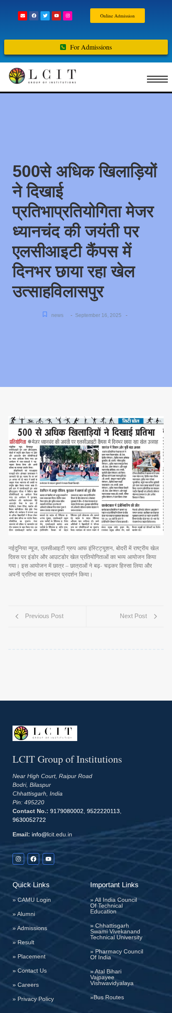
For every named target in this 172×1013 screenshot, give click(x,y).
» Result (23, 942)
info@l (39, 834)
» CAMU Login (32, 899)
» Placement (29, 956)
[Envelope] (22, 15)
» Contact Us (30, 970)
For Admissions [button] (91, 46)
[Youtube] (56, 15)
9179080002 (66, 811)
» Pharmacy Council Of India (116, 954)
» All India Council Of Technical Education (113, 905)
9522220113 (103, 811)
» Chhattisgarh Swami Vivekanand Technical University (116, 931)
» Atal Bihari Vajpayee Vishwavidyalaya (112, 977)
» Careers (26, 984)
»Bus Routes (107, 997)
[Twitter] (45, 15)
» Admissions (30, 928)
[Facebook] (33, 15)
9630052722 (29, 819)
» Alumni (24, 914)
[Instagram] (67, 15)
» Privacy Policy (33, 999)
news (57, 315)
